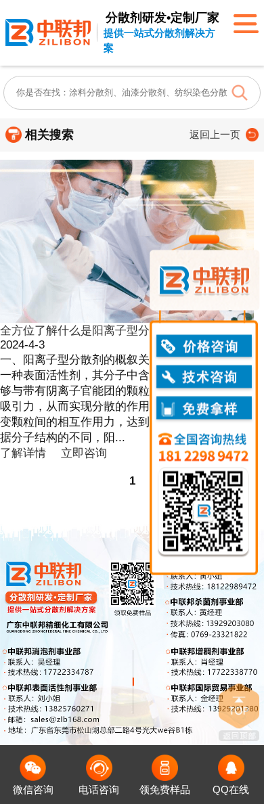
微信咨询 (33, 789)
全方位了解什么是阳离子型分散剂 (86, 330)
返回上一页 (215, 134)
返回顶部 (239, 712)
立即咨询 (84, 453)
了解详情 (23, 453)
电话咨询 (99, 789)
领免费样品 (164, 789)
